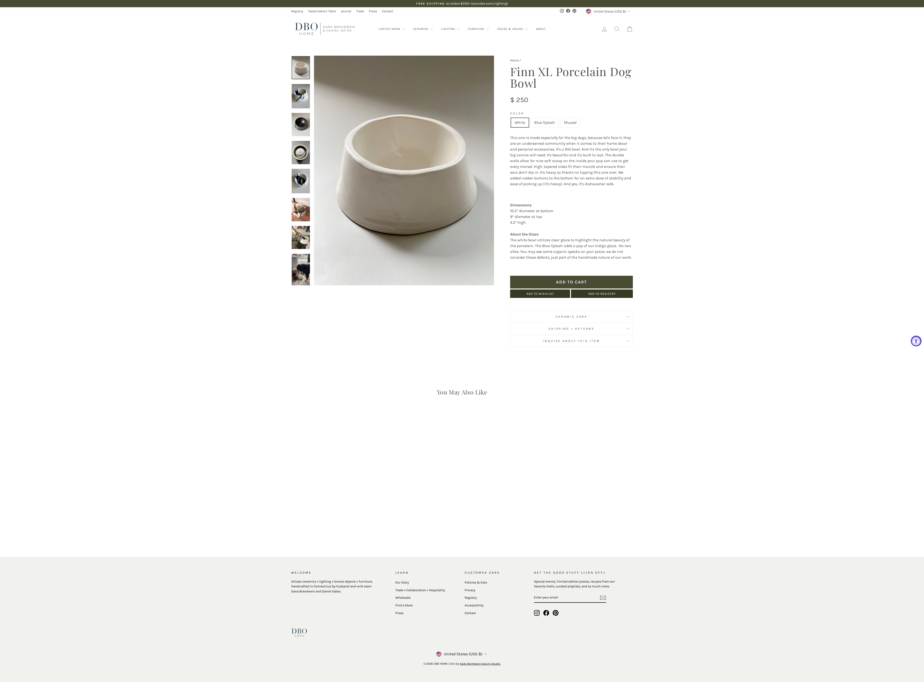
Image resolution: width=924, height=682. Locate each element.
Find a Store (404, 605)
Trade (360, 11)
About (541, 29)
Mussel (570, 122)
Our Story (402, 582)
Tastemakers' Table (322, 11)
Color (517, 113)
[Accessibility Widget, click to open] (916, 341)
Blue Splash (544, 122)
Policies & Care (476, 582)
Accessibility (474, 605)
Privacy (470, 590)
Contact (387, 11)
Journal (346, 11)
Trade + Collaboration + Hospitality (420, 590)
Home (514, 60)
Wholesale (403, 597)
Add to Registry (602, 293)
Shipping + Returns (571, 328)
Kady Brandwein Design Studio (480, 663)
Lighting (448, 29)
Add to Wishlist (540, 293)
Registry (297, 11)
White (520, 122)
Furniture (476, 29)
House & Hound (510, 29)
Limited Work (390, 29)
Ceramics (421, 29)
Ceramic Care (571, 316)
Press (373, 11)
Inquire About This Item (571, 341)
